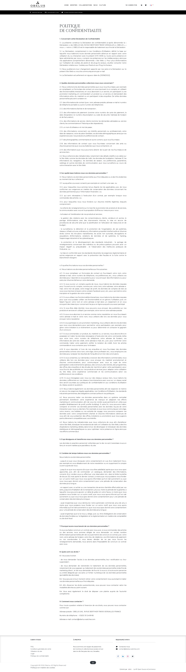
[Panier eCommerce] (141, 5)
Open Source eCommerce (146, 669)
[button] (93, 662)
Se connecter (131, 5)
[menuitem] (66, 5)
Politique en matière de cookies (43, 668)
